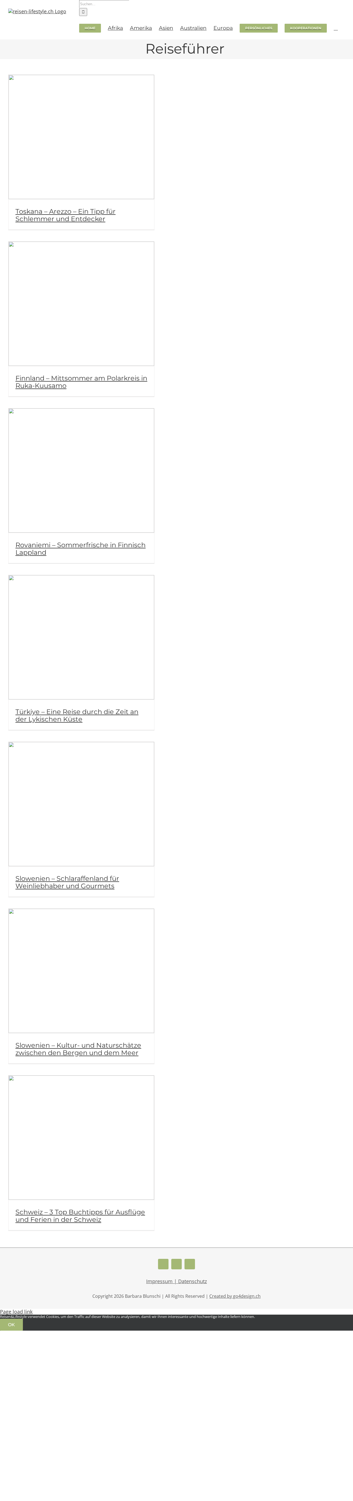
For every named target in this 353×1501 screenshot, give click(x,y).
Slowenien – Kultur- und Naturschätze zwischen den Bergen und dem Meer (78, 1049)
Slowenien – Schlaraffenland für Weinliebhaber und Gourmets (67, 882)
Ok (11, 1324)
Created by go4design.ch (235, 1296)
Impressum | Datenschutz (176, 1281)
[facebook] (163, 1264)
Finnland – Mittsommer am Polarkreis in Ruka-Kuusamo (81, 382)
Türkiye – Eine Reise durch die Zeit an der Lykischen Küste (76, 715)
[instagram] (189, 1264)
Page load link (16, 1311)
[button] (336, 27)
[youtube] (176, 1264)
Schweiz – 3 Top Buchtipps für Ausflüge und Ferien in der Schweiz (80, 1215)
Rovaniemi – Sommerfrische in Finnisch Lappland (80, 548)
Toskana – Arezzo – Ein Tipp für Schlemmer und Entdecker (65, 215)
